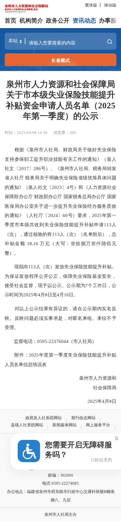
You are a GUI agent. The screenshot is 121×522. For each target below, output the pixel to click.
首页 (10, 20)
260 (72, 132)
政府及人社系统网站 (43, 418)
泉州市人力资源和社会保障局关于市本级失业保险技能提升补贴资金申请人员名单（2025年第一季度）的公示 (60, 100)
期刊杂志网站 (83, 418)
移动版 (110, 5)
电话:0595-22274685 (60, 483)
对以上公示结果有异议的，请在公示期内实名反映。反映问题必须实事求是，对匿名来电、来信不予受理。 (60, 318)
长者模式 (60, 60)
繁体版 (91, 5)
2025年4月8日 (64, 401)
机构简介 (31, 20)
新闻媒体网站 (64, 425)
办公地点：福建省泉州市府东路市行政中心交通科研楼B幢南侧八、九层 (60, 495)
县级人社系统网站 (27, 425)
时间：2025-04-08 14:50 (26, 132)
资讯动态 (84, 20)
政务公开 (57, 20)
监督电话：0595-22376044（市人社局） (50, 341)
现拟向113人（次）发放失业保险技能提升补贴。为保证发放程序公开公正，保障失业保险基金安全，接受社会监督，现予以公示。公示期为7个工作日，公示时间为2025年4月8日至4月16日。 (60, 280)
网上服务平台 (98, 425)
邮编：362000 (60, 475)
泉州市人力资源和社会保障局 (62, 382)
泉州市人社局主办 (60, 514)
